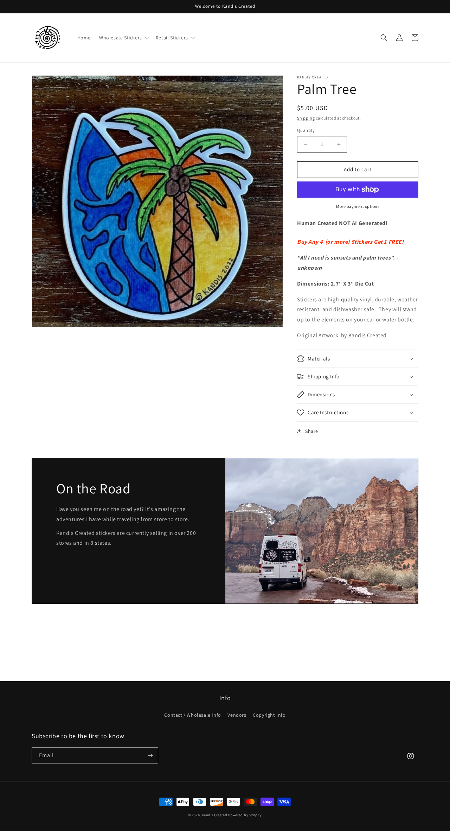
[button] (123, 37)
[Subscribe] (150, 755)
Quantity (306, 130)
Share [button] (311, 431)
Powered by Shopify (245, 815)
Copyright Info (269, 715)
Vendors (236, 715)
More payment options (357, 206)
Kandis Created (214, 815)
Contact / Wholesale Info (192, 715)
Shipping (306, 118)
